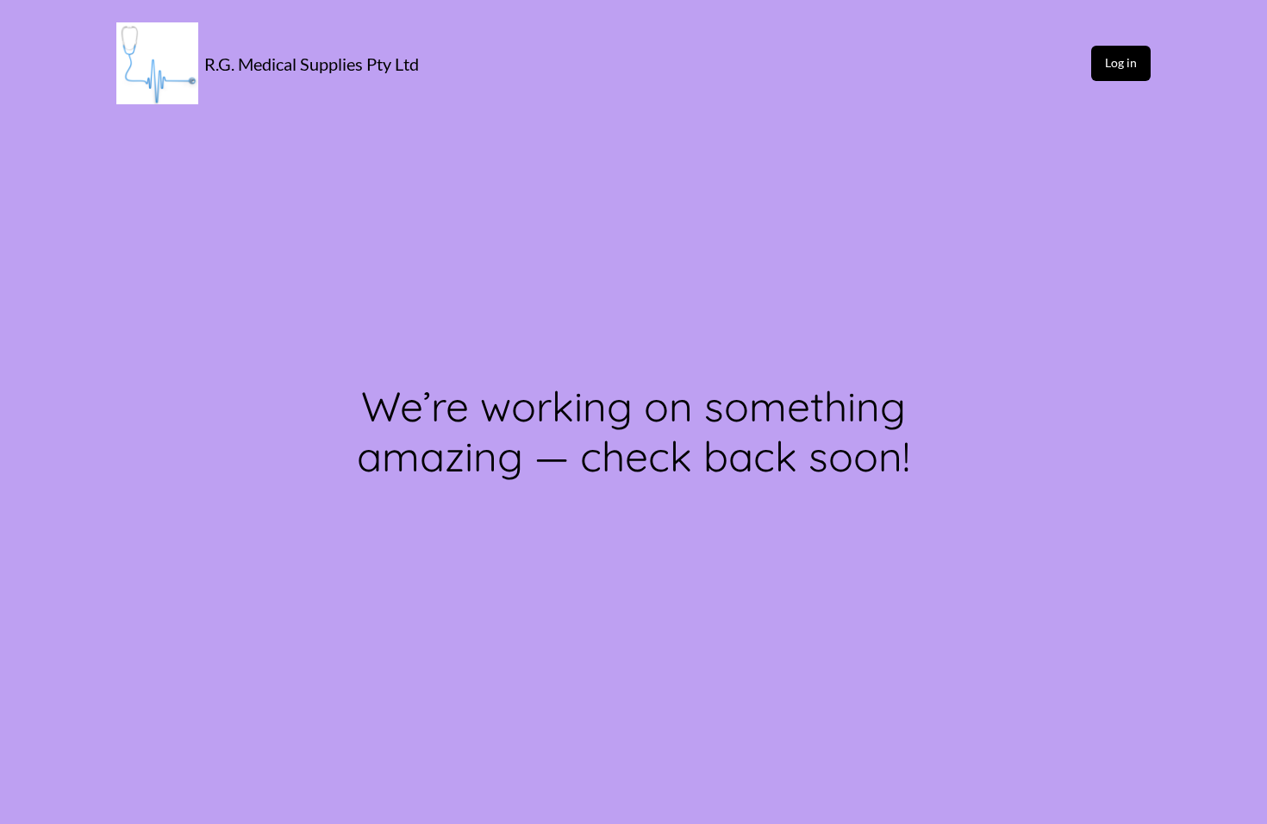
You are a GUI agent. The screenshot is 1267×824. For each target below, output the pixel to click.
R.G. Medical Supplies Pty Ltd (311, 63)
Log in (1121, 62)
